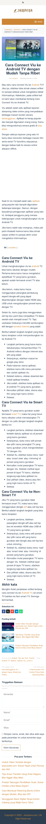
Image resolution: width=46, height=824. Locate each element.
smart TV (16, 414)
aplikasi (36, 200)
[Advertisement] (23, 175)
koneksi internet (22, 326)
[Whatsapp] (21, 611)
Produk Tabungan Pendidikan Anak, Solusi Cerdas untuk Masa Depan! (29, 646)
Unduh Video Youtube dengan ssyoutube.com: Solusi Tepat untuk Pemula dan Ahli (28, 625)
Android (36, 84)
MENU (40, 22)
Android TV (26, 592)
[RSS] (23, 2)
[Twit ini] (8, 611)
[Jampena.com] (23, 10)
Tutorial (31, 658)
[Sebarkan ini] (4, 611)
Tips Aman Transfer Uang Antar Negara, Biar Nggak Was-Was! (27, 635)
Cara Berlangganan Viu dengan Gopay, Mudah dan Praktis (11, 671)
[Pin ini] (12, 611)
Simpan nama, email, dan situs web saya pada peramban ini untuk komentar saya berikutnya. (23, 737)
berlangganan (8, 118)
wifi (25, 506)
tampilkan (12, 247)
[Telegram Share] (16, 611)
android (36, 266)
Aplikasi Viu (21, 660)
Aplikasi (13, 660)
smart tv (30, 660)
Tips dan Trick (23, 658)
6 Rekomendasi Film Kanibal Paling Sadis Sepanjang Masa (36, 671)
